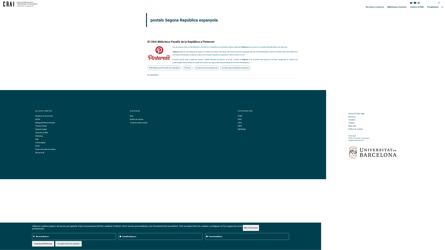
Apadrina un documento (44, 116)
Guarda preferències (43, 243)
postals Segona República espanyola (235, 68)
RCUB (37, 146)
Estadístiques (129, 236)
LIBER (240, 126)
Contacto (351, 120)
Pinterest (187, 68)
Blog (131, 116)
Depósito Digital (41, 129)
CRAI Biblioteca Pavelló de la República (203, 47)
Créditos (351, 123)
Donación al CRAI (41, 133)
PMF (37, 139)
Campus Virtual (41, 126)
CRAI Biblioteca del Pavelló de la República (164, 68)
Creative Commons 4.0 (355, 140)
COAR (240, 116)
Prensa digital (40, 143)
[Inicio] (21, 4)
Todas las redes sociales (139, 123)
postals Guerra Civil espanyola (206, 68)
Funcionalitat (215, 236)
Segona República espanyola (217, 55)
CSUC (240, 123)
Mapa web (352, 126)
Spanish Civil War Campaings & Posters (279, 59)
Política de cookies (355, 129)
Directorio (352, 117)
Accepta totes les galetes (68, 243)
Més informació (251, 228)
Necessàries (42, 236)
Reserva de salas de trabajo (45, 149)
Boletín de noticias (136, 119)
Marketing (39, 136)
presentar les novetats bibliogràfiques (264, 47)
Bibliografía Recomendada (45, 123)
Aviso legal (352, 136)
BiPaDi (37, 119)
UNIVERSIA (242, 129)
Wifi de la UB (39, 153)
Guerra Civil (240, 55)
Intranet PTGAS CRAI (356, 114)
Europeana (221, 59)
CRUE (240, 119)
